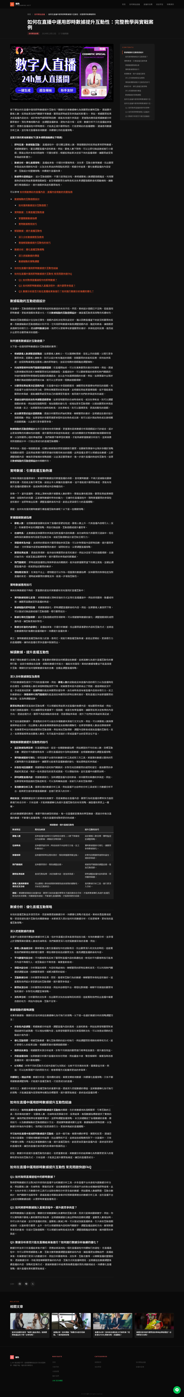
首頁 (124, 4)
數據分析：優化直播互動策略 (29, 249)
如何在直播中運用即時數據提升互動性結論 (36, 268)
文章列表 (55, 1367)
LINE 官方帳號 (57, 1380)
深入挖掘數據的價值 (29, 255)
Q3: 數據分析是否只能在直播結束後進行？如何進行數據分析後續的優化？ (56, 291)
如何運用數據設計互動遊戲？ (33, 205)
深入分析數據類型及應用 (31, 237)
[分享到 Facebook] (19, 1283)
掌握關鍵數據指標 (28, 218)
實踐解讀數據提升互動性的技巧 (35, 242)
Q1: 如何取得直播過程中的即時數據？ (38, 280)
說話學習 (159, 4)
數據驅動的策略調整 (29, 261)
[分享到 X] (32, 1283)
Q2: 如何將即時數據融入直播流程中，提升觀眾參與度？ (47, 285)
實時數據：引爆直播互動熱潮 (29, 212)
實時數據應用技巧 (28, 224)
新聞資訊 (170, 4)
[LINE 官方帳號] (177, 1390)
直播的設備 (148, 4)
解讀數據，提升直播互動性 (28, 230)
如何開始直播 (134, 4)
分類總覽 (55, 1371)
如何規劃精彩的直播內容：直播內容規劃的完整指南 (46, 192)
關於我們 (55, 1376)
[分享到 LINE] (26, 1283)
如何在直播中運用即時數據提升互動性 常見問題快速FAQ (43, 273)
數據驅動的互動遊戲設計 (27, 199)
